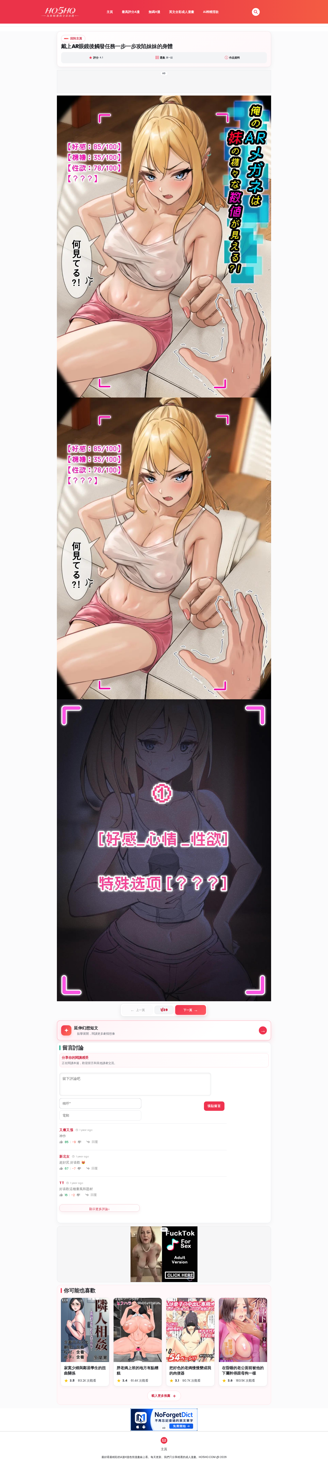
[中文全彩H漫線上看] (59, 12)
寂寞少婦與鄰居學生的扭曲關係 (85, 1370)
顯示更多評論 (98, 1209)
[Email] (164, 1440)
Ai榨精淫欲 (211, 12)
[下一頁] (217, 548)
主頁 (110, 12)
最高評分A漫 (131, 12)
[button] (256, 12)
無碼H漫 (154, 12)
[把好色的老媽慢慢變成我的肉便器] (190, 1330)
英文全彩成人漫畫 (181, 12)
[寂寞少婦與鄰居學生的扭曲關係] (85, 1330)
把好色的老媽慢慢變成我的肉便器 (190, 1370)
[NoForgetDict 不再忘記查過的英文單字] (164, 1420)
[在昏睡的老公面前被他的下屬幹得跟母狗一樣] (243, 1330)
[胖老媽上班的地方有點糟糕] (138, 1330)
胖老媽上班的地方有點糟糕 (137, 1370)
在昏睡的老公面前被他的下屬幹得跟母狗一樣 (243, 1370)
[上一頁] (110, 548)
